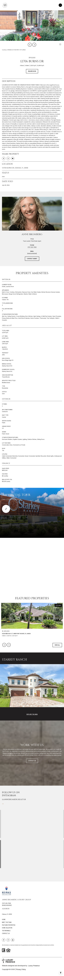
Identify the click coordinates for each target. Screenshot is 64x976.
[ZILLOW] (12, 940)
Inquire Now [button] (32, 71)
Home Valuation (7, 927)
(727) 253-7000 (32, 247)
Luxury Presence (34, 965)
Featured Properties (8, 925)
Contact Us (6, 933)
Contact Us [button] (32, 760)
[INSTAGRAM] (8, 940)
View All (57, 645)
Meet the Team (6, 922)
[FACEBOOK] (3, 940)
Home (3, 919)
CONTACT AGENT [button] (32, 258)
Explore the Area (32, 714)
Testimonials (6, 930)
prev (30, 45)
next (34, 45)
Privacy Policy (21, 969)
